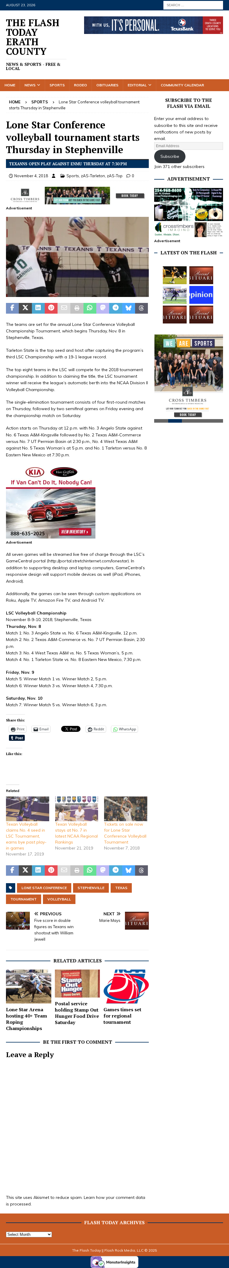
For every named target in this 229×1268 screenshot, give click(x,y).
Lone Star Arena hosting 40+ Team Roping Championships (26, 1018)
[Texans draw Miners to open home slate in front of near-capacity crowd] (175, 275)
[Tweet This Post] (25, 308)
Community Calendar (182, 85)
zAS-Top (115, 175)
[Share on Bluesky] (128, 308)
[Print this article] (76, 308)
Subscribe (169, 156)
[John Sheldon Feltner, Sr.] (201, 275)
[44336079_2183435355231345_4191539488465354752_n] (77, 293)
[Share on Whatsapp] (89, 308)
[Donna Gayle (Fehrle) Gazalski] (201, 314)
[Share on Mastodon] (102, 308)
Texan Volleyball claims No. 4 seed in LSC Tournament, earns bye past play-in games (26, 836)
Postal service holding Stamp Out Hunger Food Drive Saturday (77, 1012)
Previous (161, 380)
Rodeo (80, 85)
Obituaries (107, 85)
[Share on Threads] (141, 308)
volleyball (59, 899)
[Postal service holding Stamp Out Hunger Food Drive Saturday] (77, 984)
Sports (57, 85)
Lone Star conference (44, 888)
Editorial (137, 85)
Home (9, 85)
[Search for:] (193, 4)
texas (121, 888)
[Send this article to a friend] (64, 308)
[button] (77, 257)
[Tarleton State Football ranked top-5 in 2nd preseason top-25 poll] (175, 295)
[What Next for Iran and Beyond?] (201, 295)
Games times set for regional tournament (122, 1015)
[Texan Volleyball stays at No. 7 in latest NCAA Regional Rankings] (76, 808)
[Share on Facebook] (12, 308)
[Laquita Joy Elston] (175, 314)
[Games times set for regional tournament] (126, 986)
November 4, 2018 (31, 175)
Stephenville (91, 888)
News (29, 85)
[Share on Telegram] (115, 308)
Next (215, 380)
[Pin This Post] (51, 308)
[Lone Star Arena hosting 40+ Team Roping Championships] (28, 986)
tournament (23, 899)
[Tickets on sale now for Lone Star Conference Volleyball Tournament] (125, 808)
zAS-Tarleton (93, 175)
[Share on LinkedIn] (38, 308)
